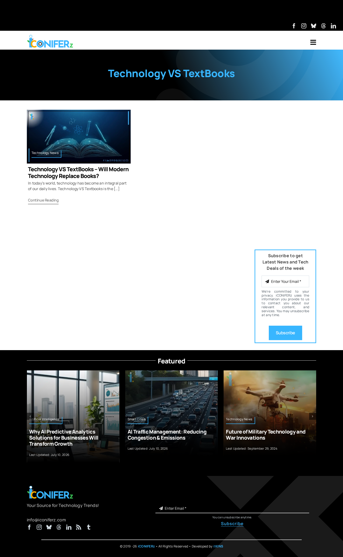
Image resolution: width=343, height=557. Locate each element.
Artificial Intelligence (44, 419)
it (218, 546)
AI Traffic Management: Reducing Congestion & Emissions (167, 434)
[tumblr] (88, 527)
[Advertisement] (171, 10)
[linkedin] (333, 25)
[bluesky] (313, 25)
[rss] (78, 527)
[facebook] (294, 25)
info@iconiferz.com (46, 520)
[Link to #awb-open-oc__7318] (313, 42)
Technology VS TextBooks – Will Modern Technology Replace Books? (78, 172)
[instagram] (303, 25)
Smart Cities (137, 419)
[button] (30, 416)
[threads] (323, 25)
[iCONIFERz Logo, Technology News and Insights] (50, 36)
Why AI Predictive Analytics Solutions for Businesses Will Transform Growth (63, 438)
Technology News (45, 152)
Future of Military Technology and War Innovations (265, 434)
